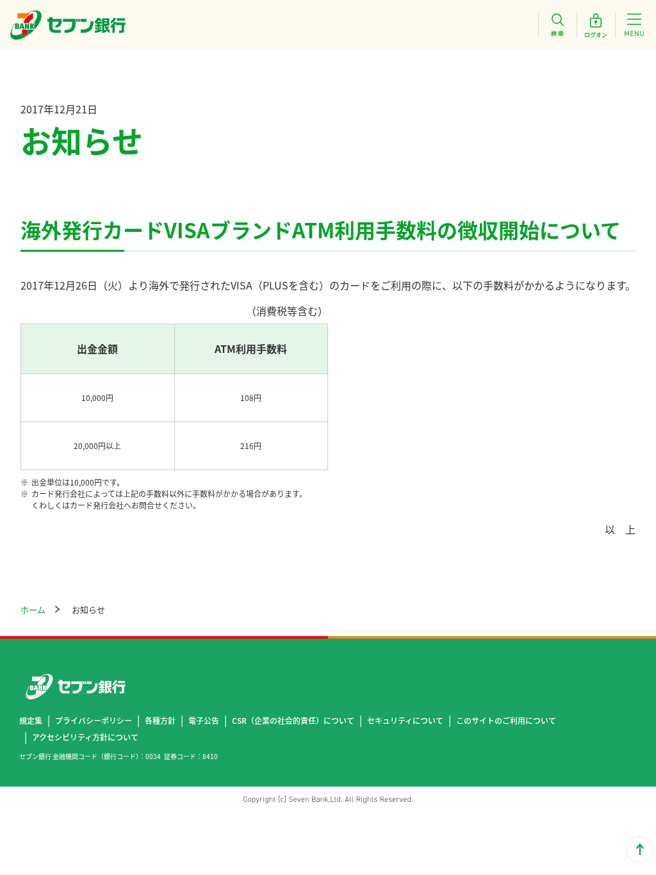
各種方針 (160, 720)
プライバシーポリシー (93, 720)
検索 (557, 25)
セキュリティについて (405, 720)
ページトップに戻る (640, 849)
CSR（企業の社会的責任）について (293, 720)
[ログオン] (596, 25)
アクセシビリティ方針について (85, 737)
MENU (634, 25)
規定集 (30, 720)
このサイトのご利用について (506, 720)
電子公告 (203, 720)
